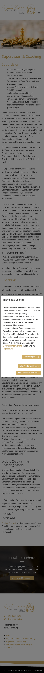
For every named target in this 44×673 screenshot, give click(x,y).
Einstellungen (29, 357)
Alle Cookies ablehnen (29, 366)
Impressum (8, 349)
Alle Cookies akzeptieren (28, 373)
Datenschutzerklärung (12, 346)
